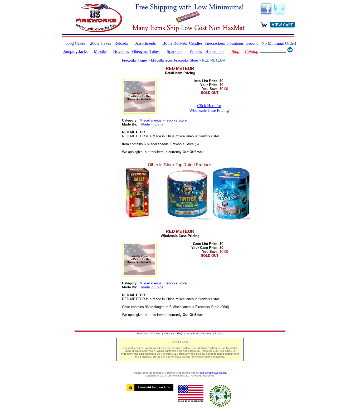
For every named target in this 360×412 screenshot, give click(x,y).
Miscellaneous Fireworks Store (174, 60)
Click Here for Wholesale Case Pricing (209, 108)
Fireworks (142, 333)
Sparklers (174, 51)
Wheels (195, 51)
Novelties (121, 51)
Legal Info (192, 333)
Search (219, 333)
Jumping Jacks (75, 51)
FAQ (179, 333)
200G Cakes (100, 43)
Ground (252, 43)
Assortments (145, 43)
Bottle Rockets (174, 43)
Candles (195, 43)
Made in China (152, 124)
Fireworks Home (134, 60)
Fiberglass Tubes (145, 51)
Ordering (206, 333)
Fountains (235, 43)
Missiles (100, 51)
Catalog (155, 333)
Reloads (121, 43)
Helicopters (214, 51)
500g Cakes (75, 43)
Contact (169, 333)
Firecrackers (215, 43)
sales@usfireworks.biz (213, 372)
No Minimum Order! (278, 43)
